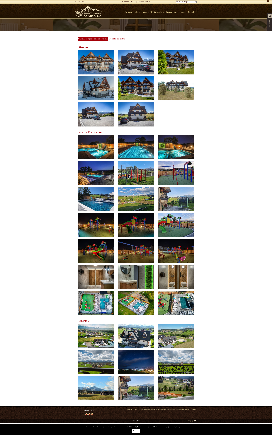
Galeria (135, 410)
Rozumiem (136, 431)
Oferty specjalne (151, 410)
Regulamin (162, 410)
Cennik (194, 410)
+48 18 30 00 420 (130, 2)
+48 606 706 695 (144, 2)
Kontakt (142, 410)
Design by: (190, 420)
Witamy (129, 410)
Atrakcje (178, 410)
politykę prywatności (179, 427)
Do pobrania (186, 410)
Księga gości (170, 410)
